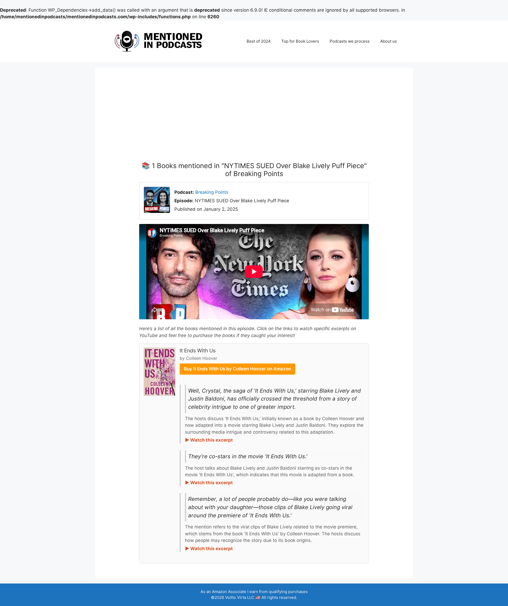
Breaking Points (211, 192)
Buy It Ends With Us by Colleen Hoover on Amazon (237, 368)
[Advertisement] (254, 122)
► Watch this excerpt (209, 440)
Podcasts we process (350, 41)
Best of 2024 (259, 41)
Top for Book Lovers (300, 41)
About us (388, 41)
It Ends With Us (198, 350)
